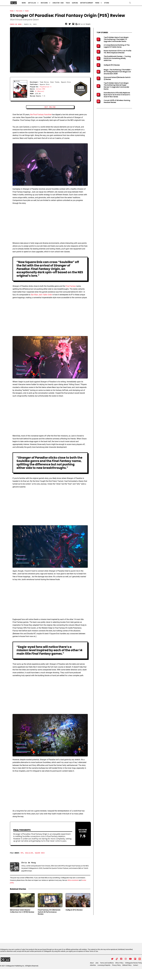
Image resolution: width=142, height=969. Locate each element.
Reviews (44, 3)
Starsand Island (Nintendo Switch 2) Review (117, 78)
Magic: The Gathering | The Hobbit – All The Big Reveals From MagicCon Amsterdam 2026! (118, 72)
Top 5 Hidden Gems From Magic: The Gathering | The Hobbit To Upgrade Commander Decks (116, 39)
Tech (68, 3)
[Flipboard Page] (135, 959)
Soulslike (29, 853)
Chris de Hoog (16, 24)
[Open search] (130, 3)
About (92, 963)
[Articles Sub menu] (38, 3)
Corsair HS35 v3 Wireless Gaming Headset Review (117, 101)
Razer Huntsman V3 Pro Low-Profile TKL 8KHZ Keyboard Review (117, 52)
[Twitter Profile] (112, 959)
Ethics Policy (119, 963)
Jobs (96, 963)
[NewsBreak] (139, 959)
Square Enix (40, 853)
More (97, 3)
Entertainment (86, 3)
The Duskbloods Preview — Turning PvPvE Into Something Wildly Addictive (117, 58)
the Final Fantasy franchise (40, 114)
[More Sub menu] (101, 3)
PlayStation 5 (45, 87)
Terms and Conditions (107, 963)
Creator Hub (58, 3)
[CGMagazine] (19, 959)
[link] (66, 24)
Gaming (75, 3)
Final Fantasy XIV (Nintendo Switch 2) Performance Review (49, 912)
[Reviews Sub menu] (49, 3)
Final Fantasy (71, 286)
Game (27, 11)
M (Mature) (39, 91)
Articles (32, 3)
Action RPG (40, 89)
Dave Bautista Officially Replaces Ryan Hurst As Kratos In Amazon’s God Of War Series (117, 95)
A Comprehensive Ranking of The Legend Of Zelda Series (116, 46)
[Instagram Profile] (125, 959)
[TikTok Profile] (117, 959)
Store (106, 3)
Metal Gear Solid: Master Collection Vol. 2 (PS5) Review (22, 911)
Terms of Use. (94, 951)
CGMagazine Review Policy (133, 963)
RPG (22, 853)
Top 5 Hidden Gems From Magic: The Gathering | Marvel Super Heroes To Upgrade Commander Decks (116, 86)
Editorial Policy (126, 965)
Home (12, 11)
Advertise (93, 965)
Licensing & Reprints (104, 965)
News (24, 3)
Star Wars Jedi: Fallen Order (41, 295)
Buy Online (50, 107)
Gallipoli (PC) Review (74, 910)
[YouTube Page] (130, 959)
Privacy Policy (116, 965)
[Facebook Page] (121, 959)
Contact (135, 965)
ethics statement (73, 880)
